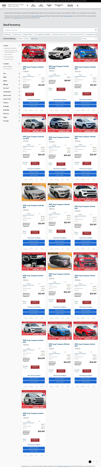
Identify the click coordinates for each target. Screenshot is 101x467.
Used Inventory (41, 5)
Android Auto (18, 34)
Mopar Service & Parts (59, 5)
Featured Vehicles (68, 16)
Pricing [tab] (28, 78)
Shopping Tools (49, 5)
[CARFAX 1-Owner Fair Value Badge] (77, 166)
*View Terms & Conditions (33, 102)
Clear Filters (34, 38)
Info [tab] (39, 78)
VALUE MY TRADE (34, 109)
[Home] (4, 5)
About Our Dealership (70, 5)
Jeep (27, 38)
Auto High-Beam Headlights (43, 34)
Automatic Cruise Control (77, 34)
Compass (19, 38)
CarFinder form (18, 18)
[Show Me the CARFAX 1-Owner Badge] (51, 89)
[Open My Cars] (77, 5)
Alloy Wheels (8, 34)
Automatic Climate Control (60, 34)
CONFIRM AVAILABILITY (34, 105)
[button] (34, 74)
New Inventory (33, 5)
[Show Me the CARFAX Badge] (77, 242)
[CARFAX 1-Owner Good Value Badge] (25, 166)
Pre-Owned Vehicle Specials (36, 16)
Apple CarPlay (28, 34)
